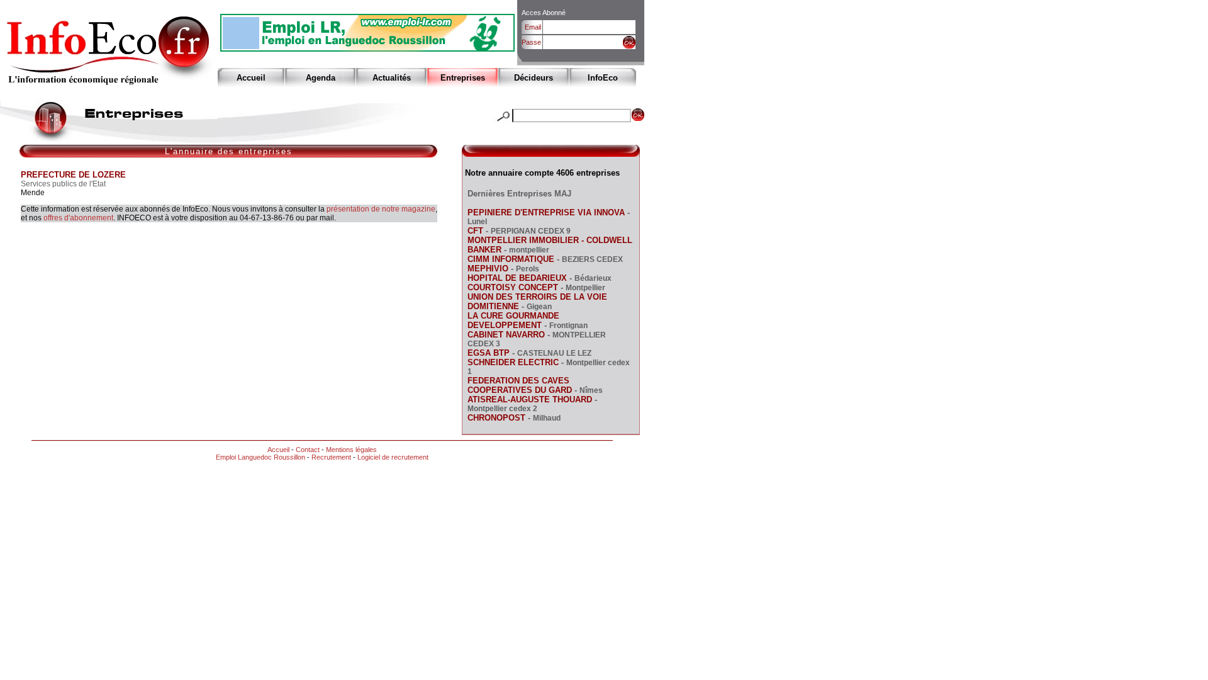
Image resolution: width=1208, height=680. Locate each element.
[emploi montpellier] (367, 48)
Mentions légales (351, 449)
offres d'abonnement (78, 217)
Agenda (320, 77)
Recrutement (331, 457)
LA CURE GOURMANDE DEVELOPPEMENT (513, 320)
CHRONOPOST (496, 417)
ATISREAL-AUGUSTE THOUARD (529, 399)
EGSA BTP (488, 353)
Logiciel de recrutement (392, 457)
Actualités (391, 77)
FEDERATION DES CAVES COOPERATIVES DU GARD (519, 385)
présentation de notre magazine (381, 209)
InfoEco (603, 77)
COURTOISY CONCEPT (512, 287)
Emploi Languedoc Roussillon (260, 457)
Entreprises (462, 77)
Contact (308, 449)
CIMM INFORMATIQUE (510, 259)
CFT (475, 230)
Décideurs (533, 77)
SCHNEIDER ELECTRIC (513, 362)
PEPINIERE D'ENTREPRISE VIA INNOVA (546, 212)
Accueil (251, 77)
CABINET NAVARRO (506, 334)
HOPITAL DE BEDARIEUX (517, 278)
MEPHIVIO (487, 268)
